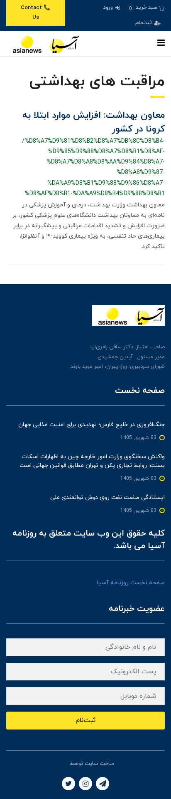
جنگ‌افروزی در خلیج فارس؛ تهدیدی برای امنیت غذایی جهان (91, 425)
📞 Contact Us (35, 12)
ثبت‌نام (144, 23)
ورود (109, 7)
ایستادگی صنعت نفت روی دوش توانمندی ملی (107, 497)
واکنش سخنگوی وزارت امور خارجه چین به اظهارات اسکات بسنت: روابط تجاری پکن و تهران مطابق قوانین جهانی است (92, 461)
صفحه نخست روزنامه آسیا (131, 583)
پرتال (62, 763)
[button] (145, 7)
